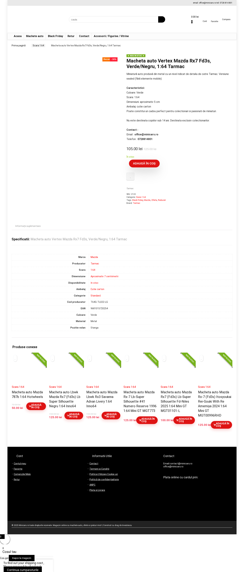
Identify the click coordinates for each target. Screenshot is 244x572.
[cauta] (161, 19)
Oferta (154, 200)
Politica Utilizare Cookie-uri (103, 474)
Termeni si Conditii (99, 469)
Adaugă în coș (144, 163)
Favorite (18, 469)
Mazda (147, 200)
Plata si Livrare (97, 490)
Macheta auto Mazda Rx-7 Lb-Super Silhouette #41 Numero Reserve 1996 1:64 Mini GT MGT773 (140, 401)
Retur (71, 36)
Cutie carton (97, 289)
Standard (96, 295)
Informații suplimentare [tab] (28, 226)
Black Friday (55, 36)
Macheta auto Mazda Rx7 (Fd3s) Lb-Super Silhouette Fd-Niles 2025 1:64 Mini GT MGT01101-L (176, 401)
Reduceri (162, 200)
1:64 (93, 270)
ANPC (92, 484)
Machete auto (34, 36)
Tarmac (130, 188)
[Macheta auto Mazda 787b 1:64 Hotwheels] (29, 370)
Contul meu (20, 463)
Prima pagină (19, 45)
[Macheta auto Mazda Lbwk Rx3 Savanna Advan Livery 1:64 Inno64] (103, 370)
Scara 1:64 (38, 45)
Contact (84, 36)
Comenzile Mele (22, 474)
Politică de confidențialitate (104, 479)
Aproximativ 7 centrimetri (104, 276)
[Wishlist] (214, 18)
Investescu (127, 525)
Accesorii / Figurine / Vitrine (111, 36)
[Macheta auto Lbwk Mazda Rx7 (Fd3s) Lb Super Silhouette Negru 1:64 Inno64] (66, 370)
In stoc (94, 283)
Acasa (18, 36)
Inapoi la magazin (21, 558)
